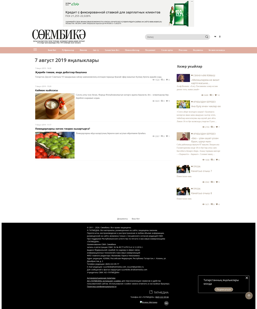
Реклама (183, 50)
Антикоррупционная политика (101, 278)
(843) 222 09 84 (162, 297)
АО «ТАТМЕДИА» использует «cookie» (104, 281)
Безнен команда (217, 50)
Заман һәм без (112, 50)
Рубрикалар (68, 50)
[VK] (215, 37)
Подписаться (224, 289)
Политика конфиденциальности (101, 286)
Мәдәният (150, 50)
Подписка (198, 50)
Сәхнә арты (167, 50)
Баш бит (52, 50)
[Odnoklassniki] (220, 37)
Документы (122, 219)
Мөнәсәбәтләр (132, 50)
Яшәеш (83, 50)
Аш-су (96, 50)
